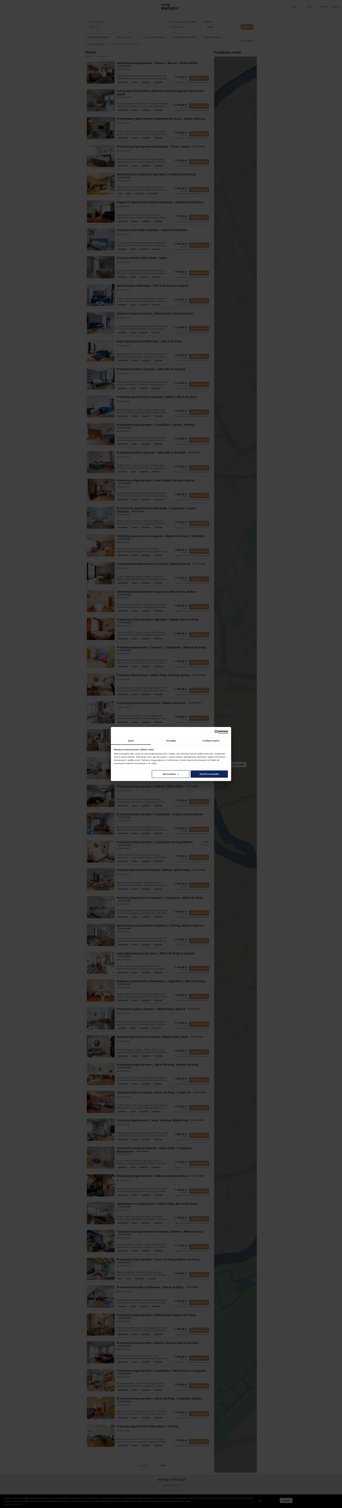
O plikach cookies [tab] (211, 741)
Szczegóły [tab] (171, 741)
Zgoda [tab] (131, 741)
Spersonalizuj (169, 774)
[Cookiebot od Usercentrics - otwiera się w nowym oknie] (216, 732)
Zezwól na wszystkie (209, 774)
